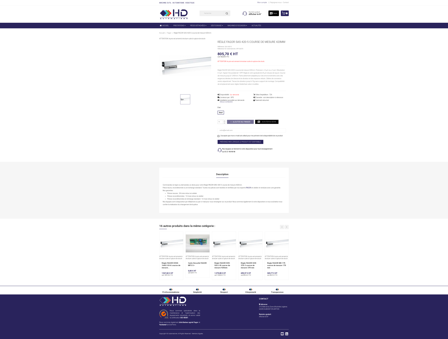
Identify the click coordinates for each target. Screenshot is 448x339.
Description (222, 174)
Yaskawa (162, 325)
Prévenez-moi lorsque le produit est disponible (240, 142)
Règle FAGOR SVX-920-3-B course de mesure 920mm (222, 265)
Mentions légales (197, 333)
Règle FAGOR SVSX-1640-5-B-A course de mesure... (171, 265)
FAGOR (248, 188)
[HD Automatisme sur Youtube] (282, 334)
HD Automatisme (171, 333)
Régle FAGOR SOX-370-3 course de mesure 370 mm (249, 265)
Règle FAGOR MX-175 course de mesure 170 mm (276, 265)
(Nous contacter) (226, 102)
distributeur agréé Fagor (188, 322)
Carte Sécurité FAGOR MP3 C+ (197, 264)
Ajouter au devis (266, 122)
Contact (286, 2)
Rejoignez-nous (276, 2)
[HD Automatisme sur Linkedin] (286, 334)
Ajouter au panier (241, 122)
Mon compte (262, 2)
